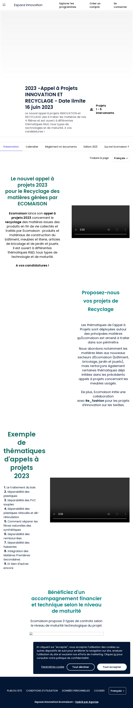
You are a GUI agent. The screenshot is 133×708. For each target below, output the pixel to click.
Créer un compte (95, 5)
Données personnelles (76, 690)
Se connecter (120, 5)
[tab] (11, 146)
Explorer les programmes (67, 5)
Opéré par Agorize (87, 702)
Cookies (99, 690)
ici (115, 654)
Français (119, 158)
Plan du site (14, 690)
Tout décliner (80, 667)
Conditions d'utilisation (42, 690)
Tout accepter (112, 667)
